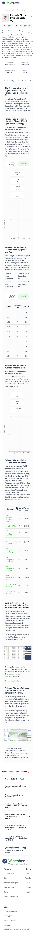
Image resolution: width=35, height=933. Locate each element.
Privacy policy (8, 916)
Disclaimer (7, 925)
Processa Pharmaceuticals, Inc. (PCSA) (11, 542)
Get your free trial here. (13, 681)
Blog (27, 873)
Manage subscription (11, 897)
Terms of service (10, 920)
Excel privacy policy (10, 911)
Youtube (28, 878)
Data (5, 878)
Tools (6, 892)
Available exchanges (11, 883)
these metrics (18, 667)
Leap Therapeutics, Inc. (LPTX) (10, 569)
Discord (28, 887)
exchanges (8, 676)
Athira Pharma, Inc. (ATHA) (10, 592)
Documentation (9, 873)
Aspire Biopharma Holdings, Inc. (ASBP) (10, 518)
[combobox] (17, 10)
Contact (28, 892)
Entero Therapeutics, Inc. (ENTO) (10, 533)
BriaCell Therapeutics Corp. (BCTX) (10, 551)
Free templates (9, 887)
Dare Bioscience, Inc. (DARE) (11, 585)
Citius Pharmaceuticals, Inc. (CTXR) (11, 577)
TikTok (27, 883)
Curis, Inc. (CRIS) (11, 526)
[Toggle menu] (31, 3)
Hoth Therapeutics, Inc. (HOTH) (10, 560)
